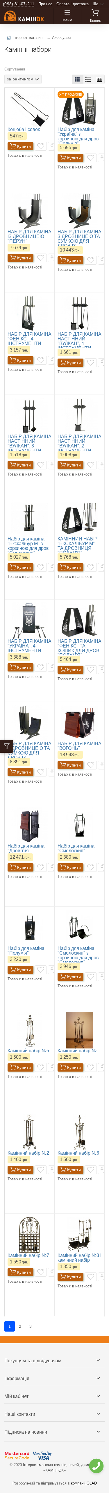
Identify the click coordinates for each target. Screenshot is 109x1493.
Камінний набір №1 (78, 1050)
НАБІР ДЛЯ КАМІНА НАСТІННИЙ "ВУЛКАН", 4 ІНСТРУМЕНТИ (79, 341)
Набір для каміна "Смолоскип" (76, 848)
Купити (24, 146)
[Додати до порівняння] (54, 146)
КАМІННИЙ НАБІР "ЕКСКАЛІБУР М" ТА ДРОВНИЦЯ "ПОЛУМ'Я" (78, 545)
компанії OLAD (84, 1483)
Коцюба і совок (24, 129)
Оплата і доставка (72, 4)
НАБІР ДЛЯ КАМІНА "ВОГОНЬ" (79, 746)
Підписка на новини (25, 1432)
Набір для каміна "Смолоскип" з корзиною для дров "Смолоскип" (78, 955)
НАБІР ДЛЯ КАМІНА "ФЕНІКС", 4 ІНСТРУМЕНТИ (29, 339)
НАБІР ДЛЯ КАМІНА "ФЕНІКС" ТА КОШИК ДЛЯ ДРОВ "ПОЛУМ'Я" (79, 648)
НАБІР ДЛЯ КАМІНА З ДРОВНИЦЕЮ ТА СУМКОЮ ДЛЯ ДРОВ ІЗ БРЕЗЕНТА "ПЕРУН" (29, 755)
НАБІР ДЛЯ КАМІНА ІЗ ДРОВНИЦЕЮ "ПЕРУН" (29, 236)
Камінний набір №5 (28, 1050)
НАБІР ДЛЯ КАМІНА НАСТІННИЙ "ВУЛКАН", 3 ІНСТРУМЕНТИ (29, 443)
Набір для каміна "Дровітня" (26, 848)
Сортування (14, 69)
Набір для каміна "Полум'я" (26, 950)
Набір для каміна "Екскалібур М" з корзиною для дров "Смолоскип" (28, 545)
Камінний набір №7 (28, 1255)
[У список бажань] (41, 146)
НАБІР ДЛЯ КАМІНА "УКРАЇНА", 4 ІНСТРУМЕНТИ (29, 646)
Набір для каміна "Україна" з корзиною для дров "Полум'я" (78, 136)
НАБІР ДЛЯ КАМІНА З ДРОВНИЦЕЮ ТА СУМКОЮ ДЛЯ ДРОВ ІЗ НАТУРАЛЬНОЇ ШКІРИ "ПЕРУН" (79, 243)
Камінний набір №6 (78, 1153)
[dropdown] (96, 1466)
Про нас (45, 4)
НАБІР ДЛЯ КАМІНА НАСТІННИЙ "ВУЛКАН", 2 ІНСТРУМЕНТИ (79, 443)
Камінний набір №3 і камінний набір (79, 1258)
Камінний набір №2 (28, 1153)
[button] (77, 79)
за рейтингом (20, 79)
